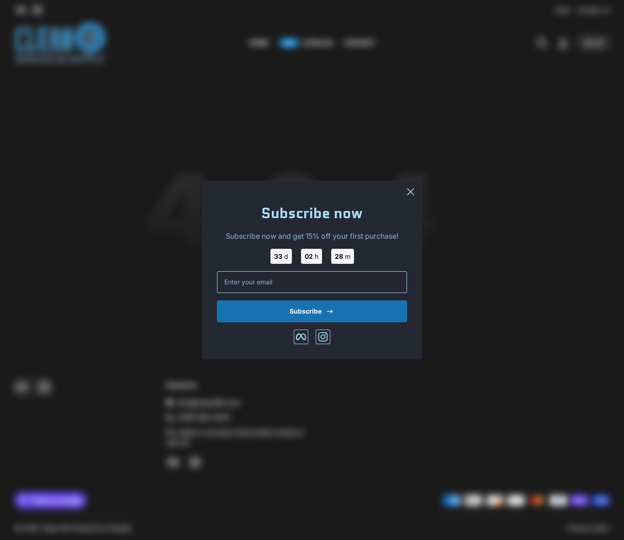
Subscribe (306, 311)
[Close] (411, 192)
